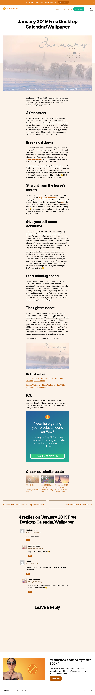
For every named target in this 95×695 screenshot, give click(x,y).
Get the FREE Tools (47, 456)
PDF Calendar (39, 381)
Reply (27, 540)
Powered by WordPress (24, 691)
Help (57, 9)
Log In (70, 9)
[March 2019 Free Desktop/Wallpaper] (32, 479)
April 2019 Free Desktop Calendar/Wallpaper (47, 488)
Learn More (56, 678)
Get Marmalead (78, 9)
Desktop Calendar (32, 379)
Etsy (62, 202)
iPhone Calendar (47, 379)
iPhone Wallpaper (48, 385)
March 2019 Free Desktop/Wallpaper (32, 488)
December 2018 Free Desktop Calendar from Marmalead (61, 488)
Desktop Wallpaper (33, 385)
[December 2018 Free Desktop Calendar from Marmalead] (62, 479)
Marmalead (12, 691)
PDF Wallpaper (41, 387)
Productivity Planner (34, 159)
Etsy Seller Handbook (47, 198)
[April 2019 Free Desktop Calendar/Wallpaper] (47, 479)
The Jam (63, 9)
